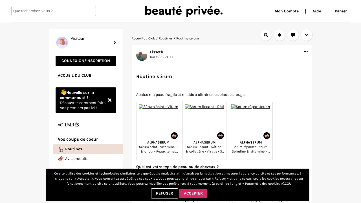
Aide (316, 11)
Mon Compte (287, 11)
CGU (288, 184)
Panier (341, 11)
